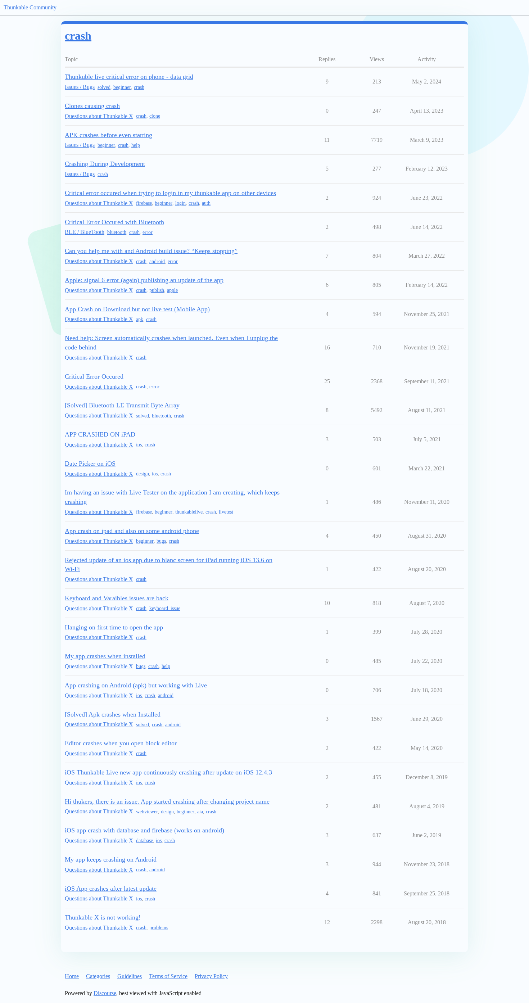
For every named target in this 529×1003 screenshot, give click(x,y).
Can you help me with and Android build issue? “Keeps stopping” (151, 250)
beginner (122, 87)
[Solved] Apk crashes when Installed (112, 714)
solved (104, 87)
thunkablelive (189, 512)
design (142, 473)
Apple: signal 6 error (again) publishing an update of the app (144, 280)
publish (156, 290)
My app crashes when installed (105, 656)
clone (154, 116)
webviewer (147, 811)
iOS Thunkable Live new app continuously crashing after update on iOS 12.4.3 (168, 772)
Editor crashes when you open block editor (121, 743)
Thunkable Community (30, 7)
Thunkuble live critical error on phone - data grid (129, 76)
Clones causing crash (92, 105)
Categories (98, 976)
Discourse (105, 993)
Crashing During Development (105, 163)
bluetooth (116, 232)
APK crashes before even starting (108, 135)
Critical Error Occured (94, 376)
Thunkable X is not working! (103, 917)
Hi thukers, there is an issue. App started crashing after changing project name (167, 801)
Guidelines (129, 976)
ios (139, 444)
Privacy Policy (211, 976)
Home (72, 976)
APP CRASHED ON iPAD (100, 434)
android (157, 261)
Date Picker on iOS (90, 463)
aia (200, 811)
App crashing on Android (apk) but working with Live (136, 685)
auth (206, 203)
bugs (161, 541)
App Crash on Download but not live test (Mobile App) (137, 309)
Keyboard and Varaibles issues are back (116, 598)
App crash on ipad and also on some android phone (132, 530)
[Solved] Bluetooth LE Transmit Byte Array (122, 405)
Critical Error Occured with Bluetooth (114, 222)
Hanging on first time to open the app (114, 627)
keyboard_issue (164, 608)
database (144, 840)
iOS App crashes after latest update (111, 888)
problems (158, 927)
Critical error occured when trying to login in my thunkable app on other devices (170, 192)
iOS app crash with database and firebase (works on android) (144, 830)
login (180, 203)
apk (139, 319)
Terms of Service (168, 976)
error (148, 232)
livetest (226, 512)
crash (139, 87)
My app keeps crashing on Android (111, 859)
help (135, 145)
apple (172, 290)
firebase (144, 203)
